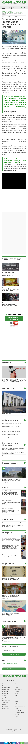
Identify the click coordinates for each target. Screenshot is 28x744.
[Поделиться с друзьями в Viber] (18, 743)
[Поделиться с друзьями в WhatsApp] (22, 743)
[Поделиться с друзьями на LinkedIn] (14, 743)
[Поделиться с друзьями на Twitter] (6, 743)
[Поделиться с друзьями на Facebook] (2, 743)
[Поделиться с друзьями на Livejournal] (10, 743)
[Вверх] (26, 743)
